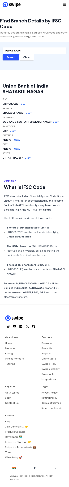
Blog (7, 421)
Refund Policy (49, 397)
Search (10, 57)
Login (8, 397)
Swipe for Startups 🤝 (18, 442)
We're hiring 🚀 (13, 457)
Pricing (9, 353)
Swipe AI (46, 353)
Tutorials (10, 363)
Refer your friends (52, 408)
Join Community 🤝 (16, 426)
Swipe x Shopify (51, 369)
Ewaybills (47, 348)
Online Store (49, 358)
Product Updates (15, 431)
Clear (26, 57)
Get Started (12, 392)
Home (8, 343)
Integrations (49, 379)
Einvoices (47, 343)
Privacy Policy (50, 392)
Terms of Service (51, 403)
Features (10, 348)
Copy (24, 103)
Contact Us (12, 403)
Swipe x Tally (49, 363)
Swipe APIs (48, 374)
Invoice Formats (14, 358)
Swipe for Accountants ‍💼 (20, 447)
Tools (8, 452)
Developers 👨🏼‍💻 (13, 437)
